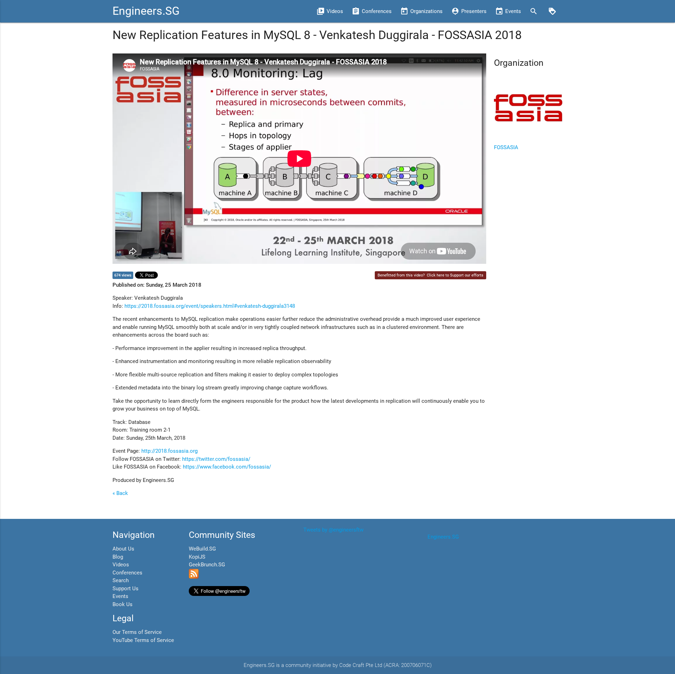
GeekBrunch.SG (207, 564)
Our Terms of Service (137, 632)
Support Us (125, 588)
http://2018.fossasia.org (169, 451)
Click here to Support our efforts (455, 275)
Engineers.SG (146, 11)
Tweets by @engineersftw (333, 530)
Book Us (122, 604)
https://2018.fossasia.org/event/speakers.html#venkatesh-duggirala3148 (209, 306)
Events (120, 596)
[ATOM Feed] (194, 577)
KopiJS (197, 557)
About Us (123, 549)
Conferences (127, 573)
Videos (120, 564)
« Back (120, 493)
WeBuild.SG (202, 549)
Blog (117, 557)
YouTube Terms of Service (143, 640)
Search (120, 580)
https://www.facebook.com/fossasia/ (227, 467)
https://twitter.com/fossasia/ (216, 459)
